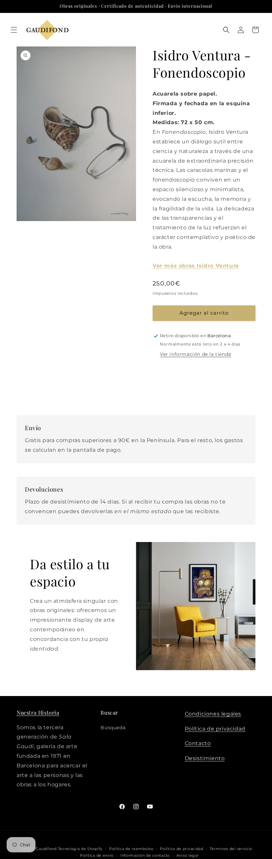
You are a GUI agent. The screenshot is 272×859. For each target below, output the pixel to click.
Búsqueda (113, 728)
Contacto (198, 743)
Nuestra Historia (38, 712)
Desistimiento (205, 758)
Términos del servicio (231, 848)
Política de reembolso (131, 848)
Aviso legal (187, 855)
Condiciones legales (213, 714)
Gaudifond (45, 848)
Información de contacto (145, 855)
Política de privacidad (215, 729)
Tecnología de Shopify (80, 848)
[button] (14, 30)
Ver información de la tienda (195, 354)
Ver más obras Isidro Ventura (196, 266)
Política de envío (97, 855)
